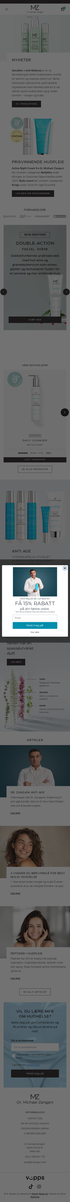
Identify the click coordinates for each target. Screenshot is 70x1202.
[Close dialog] (65, 568)
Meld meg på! (34, 625)
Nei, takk (35, 632)
